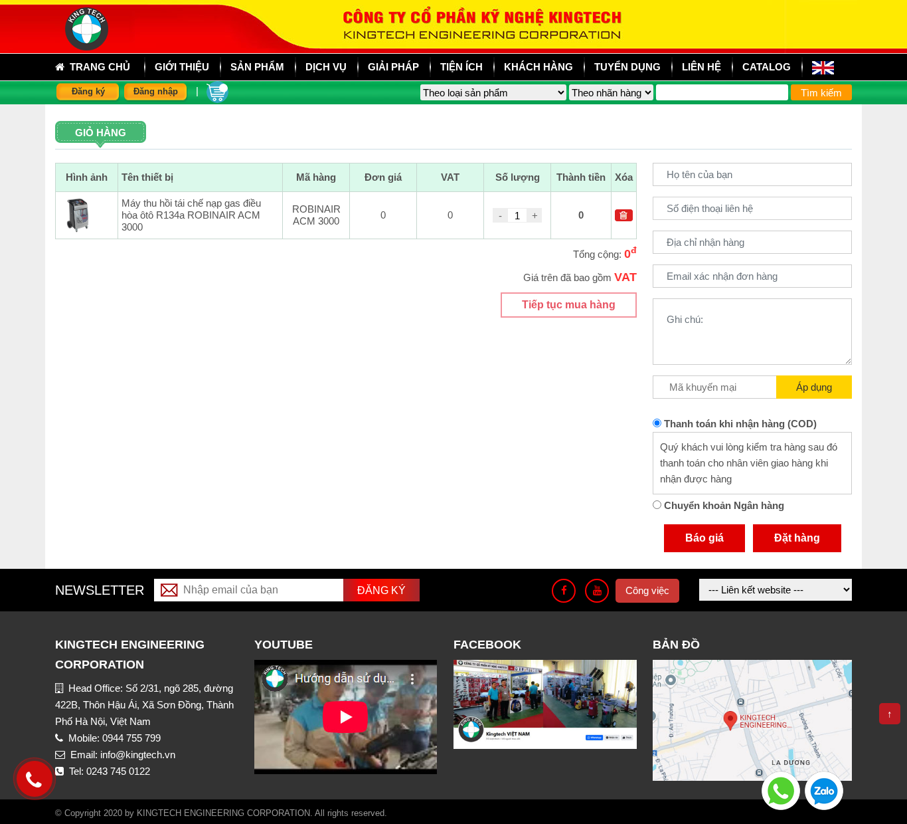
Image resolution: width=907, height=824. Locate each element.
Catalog (766, 66)
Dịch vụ (326, 66)
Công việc (647, 590)
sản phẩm (257, 66)
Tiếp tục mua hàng (569, 304)
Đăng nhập (155, 91)
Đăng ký (88, 91)
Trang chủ (97, 66)
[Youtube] (597, 591)
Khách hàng (538, 66)
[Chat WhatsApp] (781, 789)
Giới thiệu (182, 66)
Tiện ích (461, 66)
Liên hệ (701, 66)
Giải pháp (393, 66)
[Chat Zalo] (824, 789)
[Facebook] (564, 591)
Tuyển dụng (627, 66)
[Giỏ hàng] (217, 90)
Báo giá (704, 538)
